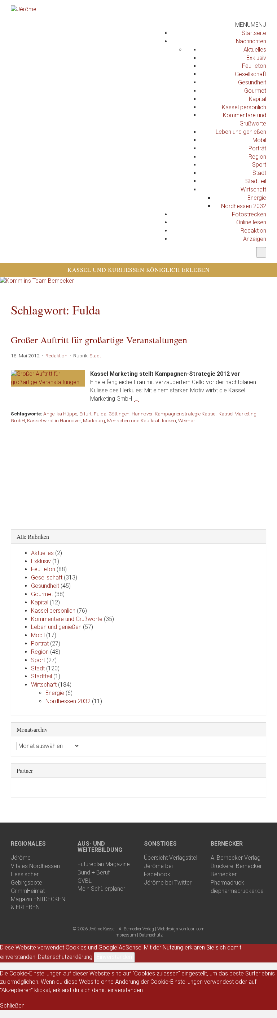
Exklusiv (256, 57)
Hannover (142, 414)
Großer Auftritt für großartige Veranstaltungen (99, 340)
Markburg (94, 420)
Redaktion (253, 230)
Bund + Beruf (94, 872)
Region (257, 156)
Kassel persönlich (244, 107)
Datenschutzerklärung (65, 956)
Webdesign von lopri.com (181, 928)
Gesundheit (252, 82)
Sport (259, 164)
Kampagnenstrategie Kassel (185, 414)
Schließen (12, 1005)
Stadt (259, 172)
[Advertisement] (138, 474)
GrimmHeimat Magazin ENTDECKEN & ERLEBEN (38, 899)
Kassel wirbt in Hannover (54, 420)
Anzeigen (254, 238)
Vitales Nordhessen (35, 866)
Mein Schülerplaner (101, 888)
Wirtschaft (253, 189)
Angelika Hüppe (60, 414)
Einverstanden (114, 956)
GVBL (85, 880)
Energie (256, 197)
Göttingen (119, 414)
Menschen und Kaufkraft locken (141, 420)
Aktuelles (254, 49)
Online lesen (251, 222)
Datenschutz (151, 935)
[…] (136, 398)
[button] (250, 24)
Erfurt (85, 414)
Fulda (100, 414)
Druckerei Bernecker (236, 866)
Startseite (254, 33)
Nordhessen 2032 (243, 206)
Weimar (186, 420)
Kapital (257, 99)
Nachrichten (251, 41)
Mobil (259, 140)
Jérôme (21, 857)
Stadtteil (255, 181)
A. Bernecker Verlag (235, 857)
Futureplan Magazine (104, 864)
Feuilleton (254, 65)
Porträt (257, 148)
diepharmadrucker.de (237, 890)
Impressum (125, 935)
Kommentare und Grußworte (66, 619)
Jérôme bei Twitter (168, 882)
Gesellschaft (250, 74)
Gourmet (255, 90)
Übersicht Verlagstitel (170, 857)
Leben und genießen (241, 131)
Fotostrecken (249, 214)
